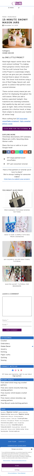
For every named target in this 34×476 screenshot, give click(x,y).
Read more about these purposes (18, 460)
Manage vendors (7, 460)
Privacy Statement (21, 473)
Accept (17, 465)
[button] (31, 449)
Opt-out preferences (12, 473)
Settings (17, 470)
